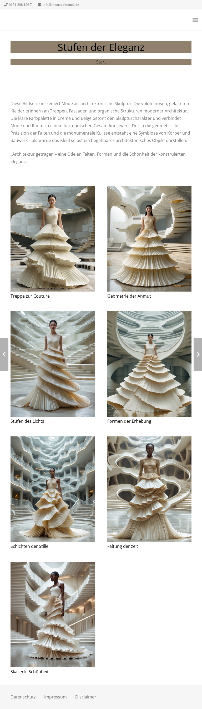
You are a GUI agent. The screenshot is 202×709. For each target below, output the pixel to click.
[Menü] (195, 20)
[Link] (15, 20)
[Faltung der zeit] (149, 492)
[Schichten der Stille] (53, 492)
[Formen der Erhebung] (149, 367)
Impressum (55, 697)
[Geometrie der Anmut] (149, 242)
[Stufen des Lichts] (53, 367)
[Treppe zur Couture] (53, 242)
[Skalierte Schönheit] (53, 618)
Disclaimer (85, 697)
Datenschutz (23, 697)
